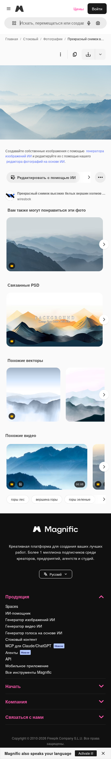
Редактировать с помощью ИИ (46, 177)
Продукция (17, 597)
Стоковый (30, 38)
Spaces (11, 606)
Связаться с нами (24, 717)
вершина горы (47, 499)
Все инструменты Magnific (28, 672)
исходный (36, 72)
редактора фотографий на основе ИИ (35, 161)
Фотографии (53, 38)
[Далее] (89, 177)
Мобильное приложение (26, 665)
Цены (79, 8)
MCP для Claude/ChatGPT (34, 645)
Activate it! (85, 753)
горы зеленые (80, 499)
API (8, 659)
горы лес (18, 499)
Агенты (17, 652)
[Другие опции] (60, 54)
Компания (16, 702)
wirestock (24, 198)
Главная (11, 38)
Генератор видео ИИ (23, 626)
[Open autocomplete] (12, 23)
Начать (13, 686)
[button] (55, 574)
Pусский (56, 574)
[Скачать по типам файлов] (100, 54)
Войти (97, 8)
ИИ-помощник (17, 613)
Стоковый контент (21, 639)
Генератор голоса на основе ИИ (33, 632)
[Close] (103, 753)
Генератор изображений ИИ (30, 619)
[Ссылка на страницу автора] (10, 196)
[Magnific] (55, 530)
